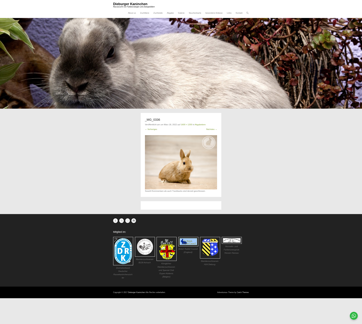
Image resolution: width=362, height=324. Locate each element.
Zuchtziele (158, 13)
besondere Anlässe (214, 13)
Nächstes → (211, 129)
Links (229, 13)
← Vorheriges (151, 129)
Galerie (181, 13)
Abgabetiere (200, 124)
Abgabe (170, 13)
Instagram (127, 220)
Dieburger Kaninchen (130, 4)
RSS (121, 220)
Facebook (115, 220)
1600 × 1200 (186, 124)
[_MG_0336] (181, 162)
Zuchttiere (144, 13)
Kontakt (239, 13)
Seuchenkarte (195, 13)
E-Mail (133, 220)
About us (132, 13)
